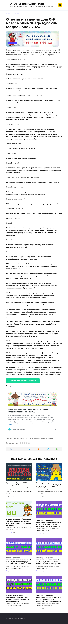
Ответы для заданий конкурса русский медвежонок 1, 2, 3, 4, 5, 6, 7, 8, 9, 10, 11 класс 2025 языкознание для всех (48, 486)
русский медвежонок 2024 (44, 438)
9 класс (16, 438)
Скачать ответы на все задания (17, 59)
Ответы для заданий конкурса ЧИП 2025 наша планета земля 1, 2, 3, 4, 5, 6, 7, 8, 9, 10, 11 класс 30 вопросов (19, 522)
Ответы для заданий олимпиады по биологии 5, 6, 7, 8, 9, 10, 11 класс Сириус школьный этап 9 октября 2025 (48, 598)
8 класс (9, 438)
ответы (31, 438)
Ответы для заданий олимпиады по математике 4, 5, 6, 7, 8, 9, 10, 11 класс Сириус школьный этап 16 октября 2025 (48, 523)
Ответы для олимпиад (27, 3)
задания (23, 438)
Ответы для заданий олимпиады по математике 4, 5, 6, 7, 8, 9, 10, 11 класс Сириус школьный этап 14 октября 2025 (48, 561)
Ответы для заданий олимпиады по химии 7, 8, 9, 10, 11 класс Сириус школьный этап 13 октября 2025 (18, 598)
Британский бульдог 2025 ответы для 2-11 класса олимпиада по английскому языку (17, 486)
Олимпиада (12, 43)
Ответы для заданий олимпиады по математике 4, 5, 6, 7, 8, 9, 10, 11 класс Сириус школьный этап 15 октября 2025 (18, 561)
